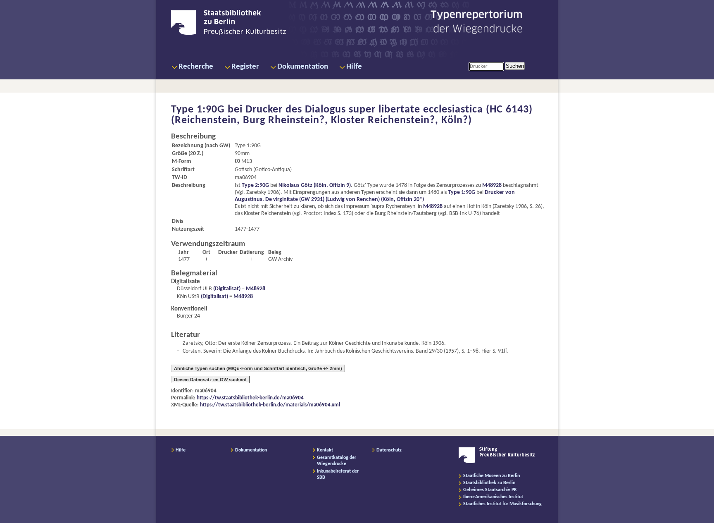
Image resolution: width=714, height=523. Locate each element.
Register (245, 67)
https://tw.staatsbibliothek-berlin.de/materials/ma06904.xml (270, 405)
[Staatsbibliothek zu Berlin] (228, 33)
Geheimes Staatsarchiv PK (490, 489)
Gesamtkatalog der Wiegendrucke (336, 460)
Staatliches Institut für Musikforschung (502, 504)
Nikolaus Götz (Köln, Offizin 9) (314, 185)
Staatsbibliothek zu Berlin (489, 482)
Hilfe (354, 67)
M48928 (492, 185)
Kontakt (325, 450)
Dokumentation (302, 67)
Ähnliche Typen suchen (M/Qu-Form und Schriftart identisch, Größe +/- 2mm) (258, 368)
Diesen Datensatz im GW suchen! (210, 379)
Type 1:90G (461, 192)
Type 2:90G (255, 185)
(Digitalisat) (226, 289)
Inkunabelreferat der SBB (338, 474)
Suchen (515, 66)
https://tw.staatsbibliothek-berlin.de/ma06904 (250, 398)
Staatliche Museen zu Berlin (491, 475)
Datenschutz (389, 450)
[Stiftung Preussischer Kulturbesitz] (497, 461)
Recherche (195, 67)
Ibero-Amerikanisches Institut (493, 496)
